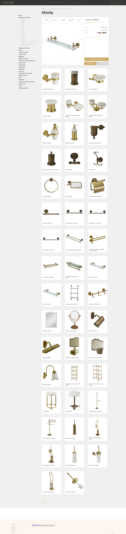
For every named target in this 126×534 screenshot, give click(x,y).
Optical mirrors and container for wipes (29, 41)
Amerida (23, 19)
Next (82, 41)
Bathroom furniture (24, 58)
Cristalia (22, 22)
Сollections (55, 2)
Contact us (34, 523)
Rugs (20, 77)
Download (78, 2)
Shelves (22, 42)
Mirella (22, 33)
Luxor (22, 31)
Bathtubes (21, 56)
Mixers (21, 15)
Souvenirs (21, 71)
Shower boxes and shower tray (27, 60)
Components (22, 67)
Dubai (22, 23)
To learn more (102, 63)
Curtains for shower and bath (26, 81)
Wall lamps (21, 79)
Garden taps (22, 65)
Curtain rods (22, 83)
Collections (44, 8)
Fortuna (22, 29)
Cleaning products (23, 88)
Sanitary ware (22, 54)
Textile (20, 86)
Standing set (23, 45)
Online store (62, 2)
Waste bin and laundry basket (27, 44)
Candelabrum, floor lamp (25, 73)
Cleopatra (23, 20)
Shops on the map (90, 63)
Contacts (44, 2)
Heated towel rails (23, 52)
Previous (44, 41)
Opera (22, 37)
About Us (49, 2)
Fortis (22, 27)
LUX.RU (121, 2)
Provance (23, 38)
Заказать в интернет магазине (96, 59)
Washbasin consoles (24, 48)
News (68, 2)
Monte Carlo (23, 34)
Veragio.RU (114, 2)
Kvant (22, 30)
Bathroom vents (23, 75)
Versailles (23, 40)
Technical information (95, 37)
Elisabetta (23, 26)
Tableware (21, 69)
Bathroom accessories (25, 17)
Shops (72, 2)
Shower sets (22, 62)
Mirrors (20, 50)
